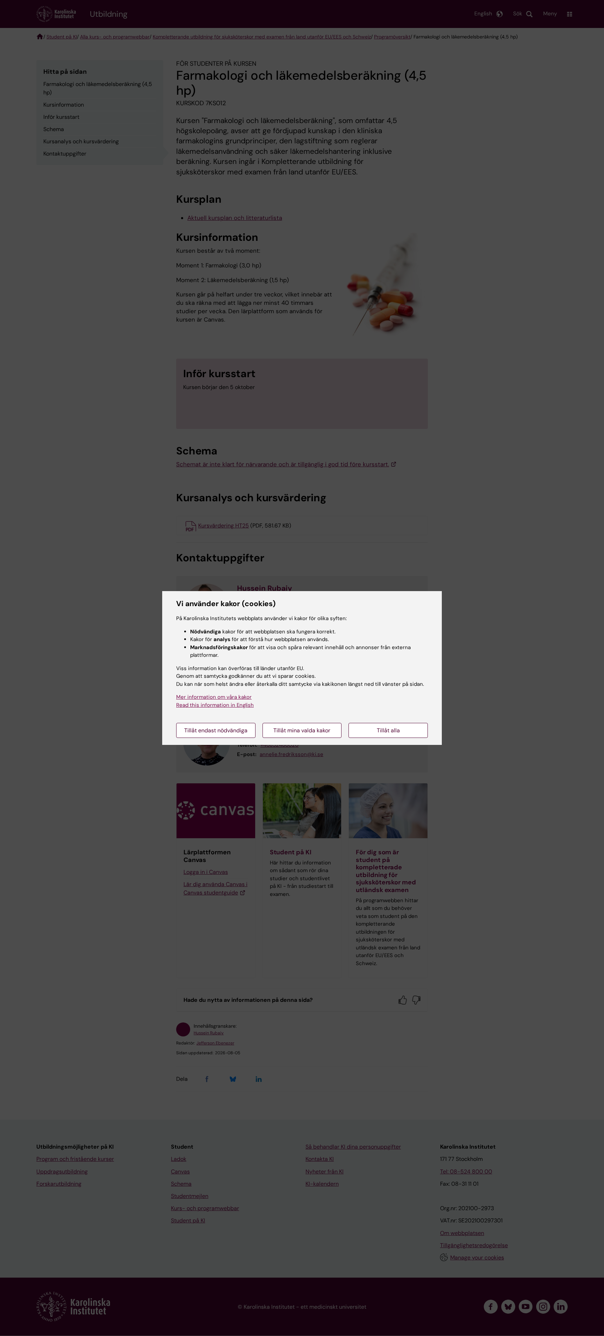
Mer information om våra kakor (214, 697)
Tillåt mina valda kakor (301, 730)
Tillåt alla (388, 730)
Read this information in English (215, 705)
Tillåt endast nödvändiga (215, 730)
